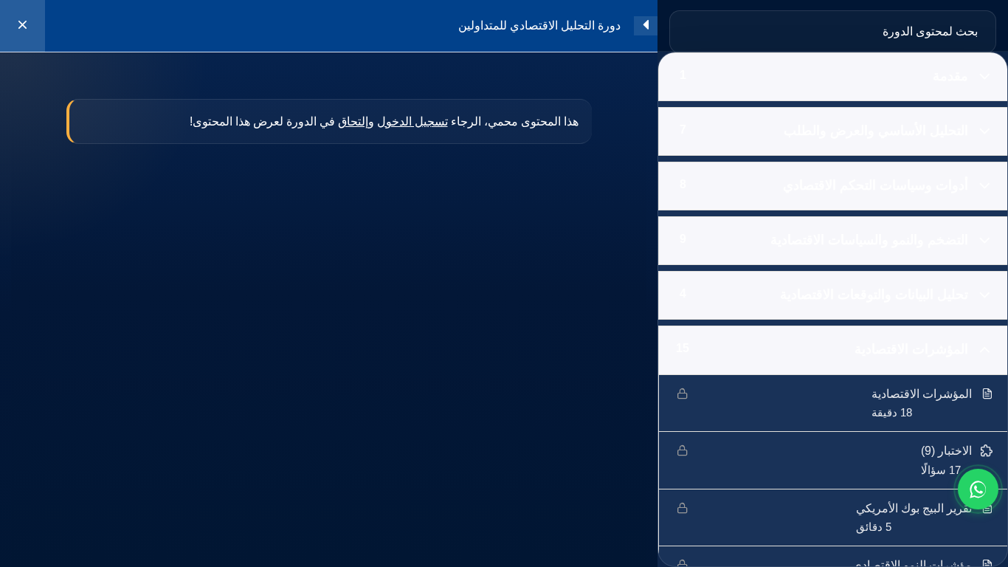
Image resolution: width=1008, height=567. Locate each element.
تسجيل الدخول (412, 121)
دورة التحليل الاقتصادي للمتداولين (539, 25)
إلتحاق (353, 121)
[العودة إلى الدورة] (22, 26)
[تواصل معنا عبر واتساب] (978, 489)
